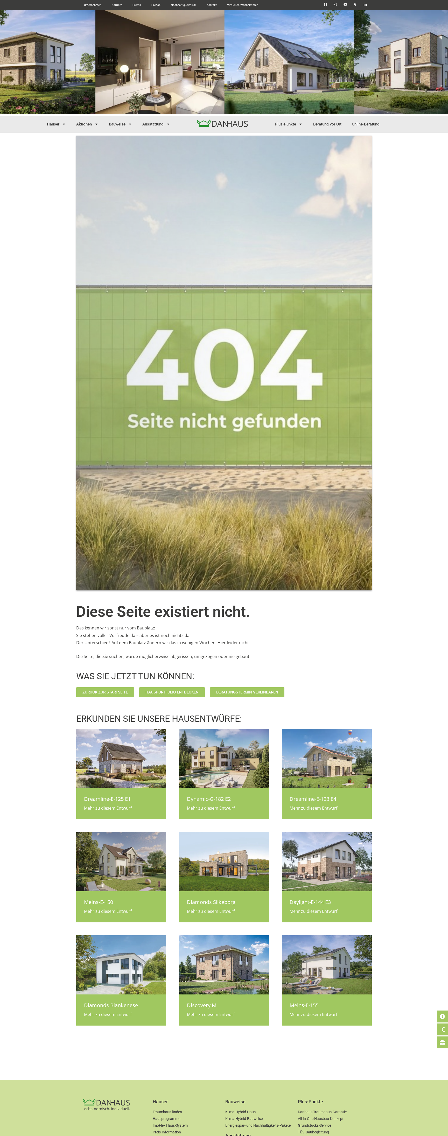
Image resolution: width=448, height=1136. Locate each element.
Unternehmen (92, 5)
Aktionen (84, 124)
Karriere (117, 5)
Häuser (53, 124)
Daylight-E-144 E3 (310, 902)
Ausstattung (153, 124)
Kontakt (212, 5)
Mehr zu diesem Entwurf (108, 808)
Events (136, 5)
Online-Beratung (366, 124)
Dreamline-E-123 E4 (313, 798)
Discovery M (201, 1005)
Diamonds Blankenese (111, 1005)
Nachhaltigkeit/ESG (183, 5)
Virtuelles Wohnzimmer (242, 5)
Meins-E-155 (304, 1005)
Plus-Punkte (285, 124)
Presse (155, 5)
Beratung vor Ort (327, 124)
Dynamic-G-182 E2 (209, 798)
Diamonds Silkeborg (211, 902)
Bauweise (117, 124)
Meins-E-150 (98, 902)
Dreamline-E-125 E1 (107, 798)
